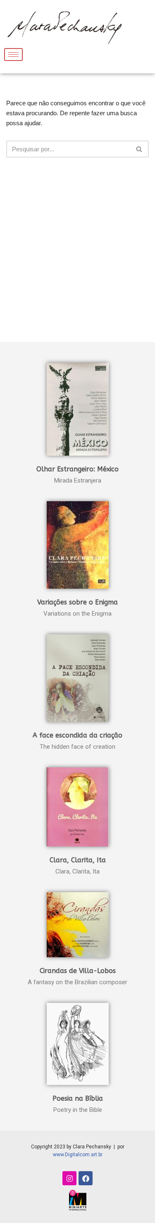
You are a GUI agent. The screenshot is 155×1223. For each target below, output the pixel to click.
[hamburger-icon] (13, 54)
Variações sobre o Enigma (77, 602)
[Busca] (139, 149)
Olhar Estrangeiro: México (77, 469)
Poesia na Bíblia (77, 1098)
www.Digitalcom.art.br (78, 1154)
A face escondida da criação (77, 735)
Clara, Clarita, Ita (78, 860)
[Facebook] (86, 1178)
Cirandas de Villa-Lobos (78, 971)
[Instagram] (69, 1178)
